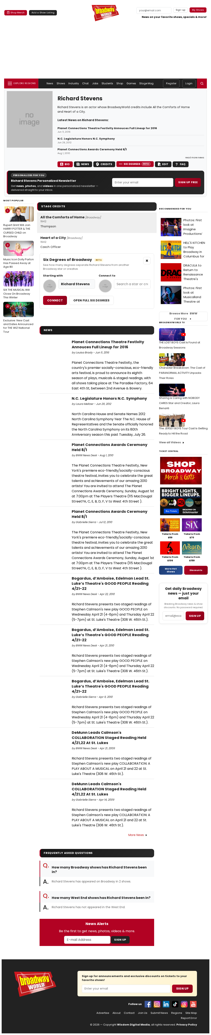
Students (107, 83)
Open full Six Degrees (91, 300)
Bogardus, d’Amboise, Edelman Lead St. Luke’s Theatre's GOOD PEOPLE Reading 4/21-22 (110, 583)
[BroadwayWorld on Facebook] (148, 1004)
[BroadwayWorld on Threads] (184, 1004)
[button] (202, 83)
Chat (85, 83)
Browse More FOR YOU (183, 316)
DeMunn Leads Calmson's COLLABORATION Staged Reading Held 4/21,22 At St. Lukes (109, 737)
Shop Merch (18, 12)
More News (136, 835)
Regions (176, 1013)
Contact (129, 1013)
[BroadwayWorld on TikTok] (175, 1004)
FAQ (182, 164)
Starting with (53, 276)
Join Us (142, 1013)
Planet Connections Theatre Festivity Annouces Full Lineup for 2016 (107, 128)
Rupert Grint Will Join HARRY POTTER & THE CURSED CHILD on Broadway (16, 223)
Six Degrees (136, 164)
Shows (61, 83)
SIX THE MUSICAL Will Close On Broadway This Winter (16, 286)
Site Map (191, 1013)
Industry (73, 83)
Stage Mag (146, 83)
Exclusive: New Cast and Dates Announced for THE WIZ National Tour (18, 319)
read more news (194, 157)
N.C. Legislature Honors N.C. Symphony (86, 139)
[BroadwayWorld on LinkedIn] (166, 1004)
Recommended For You (175, 208)
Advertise (102, 1013)
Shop (119, 83)
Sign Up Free (188, 182)
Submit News (159, 1013)
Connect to (107, 276)
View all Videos (170, 442)
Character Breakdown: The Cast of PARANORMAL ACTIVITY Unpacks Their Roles (182, 373)
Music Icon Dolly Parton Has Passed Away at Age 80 (18, 256)
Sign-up (180, 10)
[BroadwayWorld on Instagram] (157, 1004)
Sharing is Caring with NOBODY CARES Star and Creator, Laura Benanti (179, 403)
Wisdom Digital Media (133, 1025)
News (50, 83)
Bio (67, 164)
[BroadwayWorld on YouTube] (193, 1004)
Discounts (196, 570)
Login (188, 83)
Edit (165, 164)
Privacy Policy (186, 1025)
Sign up (195, 616)
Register (171, 83)
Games (131, 83)
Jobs (95, 83)
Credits (106, 164)
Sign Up (120, 940)
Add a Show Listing (43, 12)
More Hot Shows (171, 570)
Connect (55, 300)
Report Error (189, 1018)
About (117, 1013)
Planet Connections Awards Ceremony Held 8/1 (92, 149)
